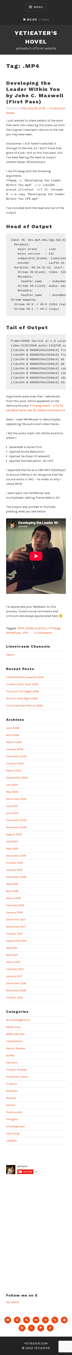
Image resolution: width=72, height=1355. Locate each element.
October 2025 (15, 763)
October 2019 (14, 862)
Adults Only (13, 1027)
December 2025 (16, 756)
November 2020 (16, 827)
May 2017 (11, 948)
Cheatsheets (14, 1041)
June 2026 (12, 728)
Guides (10, 1055)
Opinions (11, 1062)
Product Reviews (16, 1069)
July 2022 (12, 806)
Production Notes (17, 1076)
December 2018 (16, 877)
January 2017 (14, 976)
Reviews (11, 1098)
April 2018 (12, 891)
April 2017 (12, 955)
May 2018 (12, 884)
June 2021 (12, 813)
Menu (38, 7)
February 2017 (15, 969)
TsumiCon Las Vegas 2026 (22, 691)
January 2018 (14, 912)
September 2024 (17, 777)
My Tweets (12, 1302)
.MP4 (20, 628)
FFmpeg (54, 628)
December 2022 (16, 799)
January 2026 (14, 749)
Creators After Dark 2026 (22, 684)
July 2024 (12, 784)
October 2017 (14, 933)
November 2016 (16, 990)
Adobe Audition (36, 628)
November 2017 (16, 926)
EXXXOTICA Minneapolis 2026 (25, 677)
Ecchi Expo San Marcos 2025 (24, 705)
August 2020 (14, 834)
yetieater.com (36, 1343)
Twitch (10, 654)
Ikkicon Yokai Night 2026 (22, 698)
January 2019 (14, 870)
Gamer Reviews (16, 1048)
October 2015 (14, 997)
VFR (25, 633)
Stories (10, 1105)
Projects (11, 1083)
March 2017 (13, 962)
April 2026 (12, 735)
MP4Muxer (13, 633)
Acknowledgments (18, 1020)
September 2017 (16, 940)
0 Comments (43, 633)
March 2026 (14, 742)
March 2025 (13, 770)
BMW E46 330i (15, 1034)
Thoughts (12, 1119)
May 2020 (12, 848)
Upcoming (12, 1133)
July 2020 (12, 841)
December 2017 (16, 919)
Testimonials (14, 1112)
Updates (11, 1140)
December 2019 (16, 855)
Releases (12, 1091)
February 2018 (15, 905)
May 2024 (12, 791)
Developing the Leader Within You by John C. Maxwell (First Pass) (35, 92)
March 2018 (13, 898)
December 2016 (16, 983)
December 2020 (16, 820)
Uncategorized (15, 1126)
